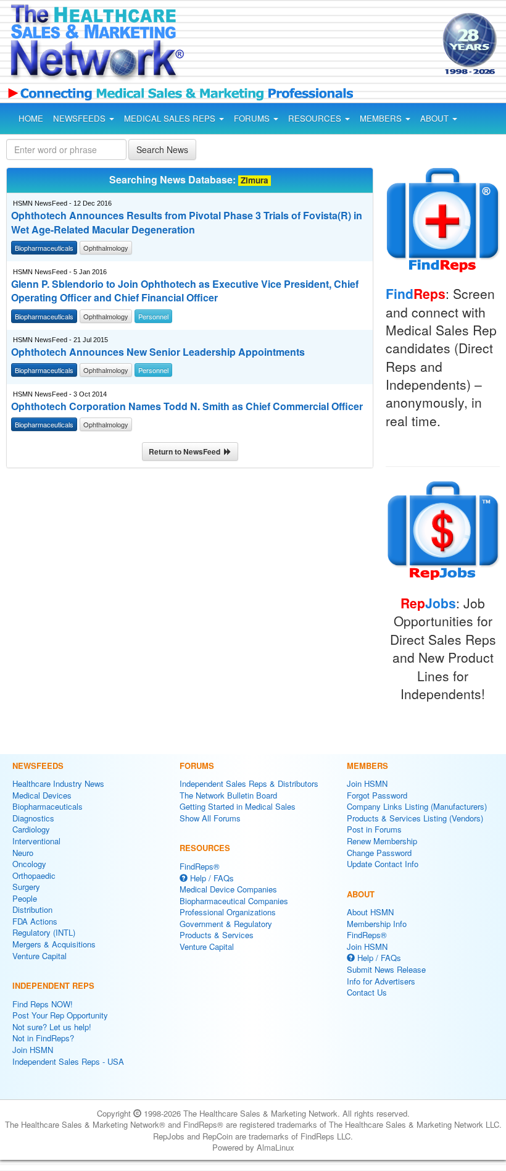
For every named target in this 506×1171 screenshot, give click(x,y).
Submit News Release (386, 969)
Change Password (379, 852)
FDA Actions (34, 921)
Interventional (36, 841)
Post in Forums (374, 829)
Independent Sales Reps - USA (68, 1061)
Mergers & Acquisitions (54, 944)
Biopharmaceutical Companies (234, 901)
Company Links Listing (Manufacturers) (417, 806)
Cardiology (31, 829)
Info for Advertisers (381, 981)
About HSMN (370, 912)
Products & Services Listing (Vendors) (415, 818)
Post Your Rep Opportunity (60, 1015)
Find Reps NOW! (42, 1004)
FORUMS (253, 118)
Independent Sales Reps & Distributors (249, 783)
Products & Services (217, 935)
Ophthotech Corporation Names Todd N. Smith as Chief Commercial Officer (187, 406)
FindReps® (200, 866)
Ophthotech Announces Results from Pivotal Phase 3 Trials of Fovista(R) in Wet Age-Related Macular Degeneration (186, 223)
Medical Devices (42, 795)
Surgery (26, 886)
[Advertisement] (301, 45)
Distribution (32, 909)
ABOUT (435, 118)
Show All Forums (210, 818)
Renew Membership (382, 841)
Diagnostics (33, 818)
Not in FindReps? (43, 1038)
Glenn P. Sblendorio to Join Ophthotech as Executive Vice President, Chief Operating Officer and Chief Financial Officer (185, 291)
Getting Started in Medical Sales (238, 806)
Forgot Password (377, 795)
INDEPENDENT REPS (53, 985)
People (24, 898)
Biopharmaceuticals (47, 806)
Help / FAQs (211, 878)
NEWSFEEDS (80, 118)
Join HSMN (32, 1050)
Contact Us (367, 992)
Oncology (29, 864)
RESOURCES (316, 118)
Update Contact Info (382, 864)
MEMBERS (382, 118)
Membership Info (377, 924)
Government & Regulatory (226, 924)
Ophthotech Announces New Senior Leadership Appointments (158, 352)
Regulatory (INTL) (43, 932)
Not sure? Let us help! (51, 1027)
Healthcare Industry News (58, 783)
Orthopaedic (34, 875)
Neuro (22, 852)
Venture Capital (39, 956)
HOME (31, 118)
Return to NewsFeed (186, 451)
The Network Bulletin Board (228, 795)
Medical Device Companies (228, 889)
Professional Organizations (228, 912)
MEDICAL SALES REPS (171, 118)
